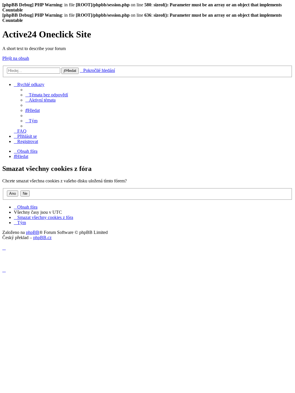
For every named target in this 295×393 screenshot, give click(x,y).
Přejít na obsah (15, 58)
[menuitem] (46, 94)
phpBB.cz (42, 237)
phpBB (32, 232)
